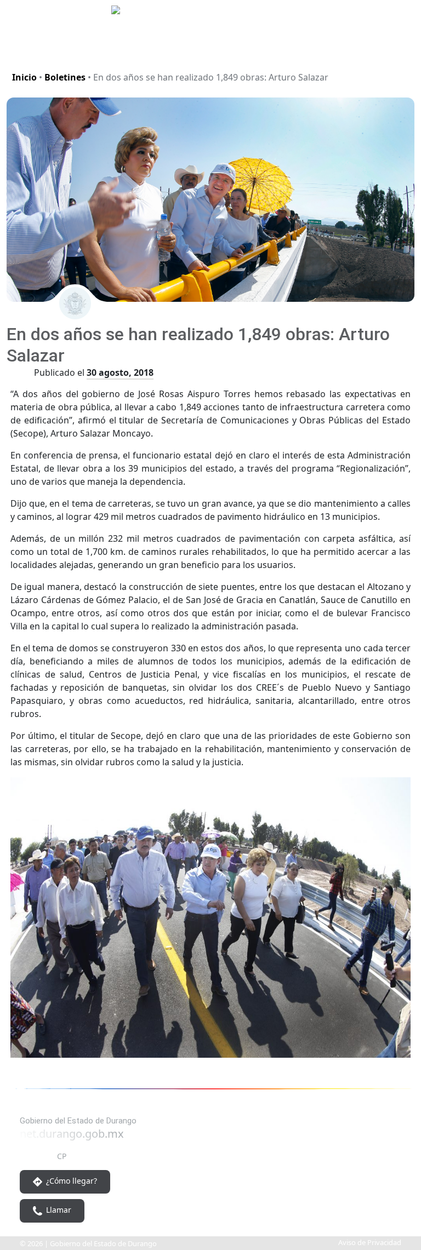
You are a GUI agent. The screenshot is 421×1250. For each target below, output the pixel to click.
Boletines (65, 77)
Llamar (57, 1210)
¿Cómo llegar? (70, 1181)
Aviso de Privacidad (369, 1242)
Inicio (24, 77)
